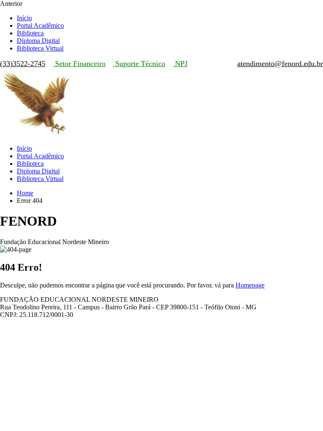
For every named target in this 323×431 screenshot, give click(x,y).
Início (24, 17)
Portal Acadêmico (40, 25)
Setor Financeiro (79, 63)
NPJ (180, 63)
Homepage (250, 285)
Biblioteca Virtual (40, 48)
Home (25, 193)
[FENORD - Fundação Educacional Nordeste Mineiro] (107, 134)
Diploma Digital (38, 40)
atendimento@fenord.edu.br (280, 63)
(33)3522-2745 (22, 63)
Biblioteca (30, 33)
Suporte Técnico (139, 63)
